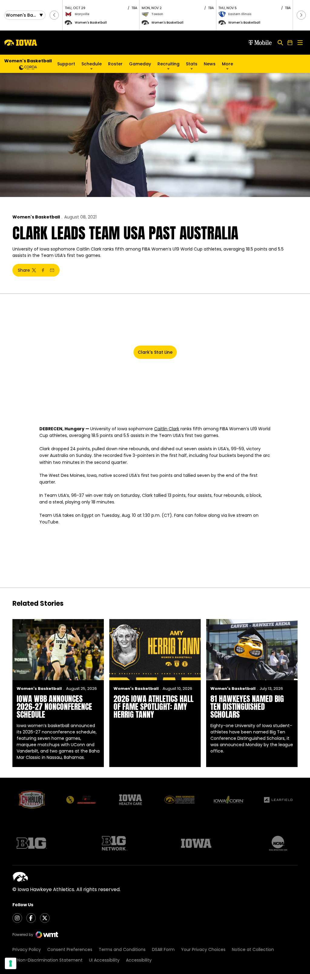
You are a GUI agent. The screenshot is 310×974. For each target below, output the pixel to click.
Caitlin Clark (166, 429)
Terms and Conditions (122, 949)
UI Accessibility (104, 960)
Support (66, 64)
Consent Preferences (69, 949)
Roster (115, 64)
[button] (54, 15)
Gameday (140, 64)
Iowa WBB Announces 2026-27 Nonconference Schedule (54, 706)
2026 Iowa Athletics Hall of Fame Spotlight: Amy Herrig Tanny (153, 706)
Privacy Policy (26, 949)
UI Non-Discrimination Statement (47, 960)
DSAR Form (163, 949)
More (227, 64)
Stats (191, 64)
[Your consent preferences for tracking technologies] (10, 963)
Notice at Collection (253, 949)
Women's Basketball (36, 217)
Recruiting (168, 64)
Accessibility (139, 960)
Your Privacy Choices (203, 949)
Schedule (91, 64)
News (210, 64)
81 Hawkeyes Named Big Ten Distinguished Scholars (247, 706)
